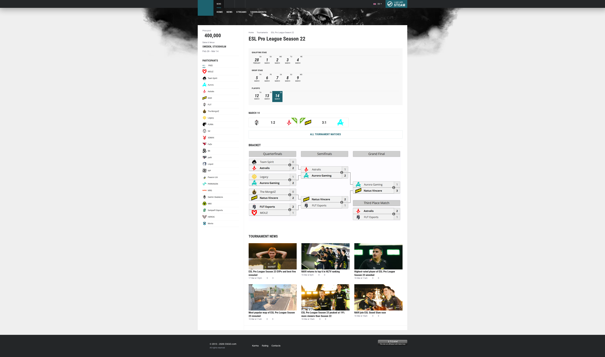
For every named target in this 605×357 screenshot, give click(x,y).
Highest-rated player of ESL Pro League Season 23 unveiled (374, 273)
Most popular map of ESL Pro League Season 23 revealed (272, 314)
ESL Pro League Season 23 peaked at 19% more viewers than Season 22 (323, 314)
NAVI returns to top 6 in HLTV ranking (320, 271)
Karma (255, 346)
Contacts (275, 346)
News (219, 4)
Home (220, 12)
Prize (210, 65)
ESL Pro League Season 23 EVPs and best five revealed (272, 273)
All (203, 65)
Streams (241, 12)
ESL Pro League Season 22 (282, 32)
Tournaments (258, 12)
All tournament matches (325, 134)
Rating (265, 346)
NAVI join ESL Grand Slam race (370, 312)
